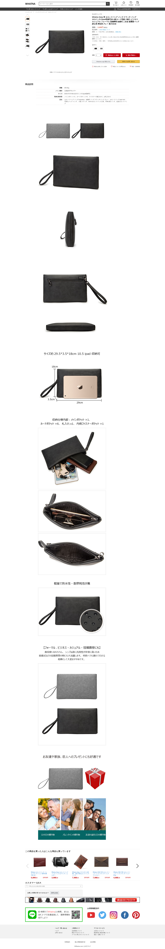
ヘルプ (57, 930)
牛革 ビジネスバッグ (66, 9)
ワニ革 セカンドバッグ (33, 9)
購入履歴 (137, 3)
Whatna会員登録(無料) (124, 9)
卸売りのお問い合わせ (128, 61)
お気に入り (124, 3)
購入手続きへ (131, 55)
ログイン (136, 9)
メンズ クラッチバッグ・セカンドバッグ (45, 12)
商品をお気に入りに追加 (99, 66)
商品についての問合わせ (118, 66)
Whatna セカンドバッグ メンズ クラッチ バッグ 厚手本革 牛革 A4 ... (39, 873)
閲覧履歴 (131, 3)
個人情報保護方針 (80, 942)
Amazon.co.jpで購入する (103, 61)
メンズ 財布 (78, 9)
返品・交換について (99, 934)
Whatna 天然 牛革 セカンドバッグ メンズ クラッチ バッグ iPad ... (121, 873)
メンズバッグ (28, 12)
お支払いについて (99, 930)
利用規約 (67, 942)
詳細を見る (118, 32)
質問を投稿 (54, 893)
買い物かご (116, 3)
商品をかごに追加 (112, 55)
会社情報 (93, 942)
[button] (27, 15)
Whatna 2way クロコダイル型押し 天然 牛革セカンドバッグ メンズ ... (80, 873)
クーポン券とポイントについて (80, 934)
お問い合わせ (58, 932)
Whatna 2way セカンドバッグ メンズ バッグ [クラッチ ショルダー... (60, 873)
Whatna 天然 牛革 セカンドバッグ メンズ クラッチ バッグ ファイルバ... (101, 873)
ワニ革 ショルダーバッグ (50, 9)
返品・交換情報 (135, 66)
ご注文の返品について (104, 29)
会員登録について (77, 930)
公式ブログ (87, 946)
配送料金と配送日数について (102, 932)
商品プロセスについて (78, 932)
